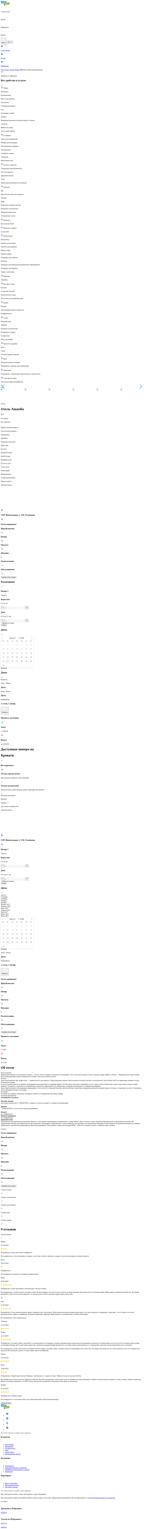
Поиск (17, 70)
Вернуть (4, 1523)
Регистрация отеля (11, 1485)
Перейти (4, 1512)
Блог (6, 1450)
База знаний (9, 1444)
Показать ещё (6, 1403)
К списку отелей (8, 70)
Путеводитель (10, 1448)
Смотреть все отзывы (8, 577)
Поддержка (9, 1446)
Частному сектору (11, 1487)
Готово (4, 625)
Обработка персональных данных (17, 1470)
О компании (9, 1466)
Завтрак (4, 803)
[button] (3, 386)
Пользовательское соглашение (16, 1468)
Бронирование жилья (12, 1454)
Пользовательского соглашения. (103, 1498)
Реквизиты (9, 1471)
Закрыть (4, 1527)
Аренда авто (9, 1452)
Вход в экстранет (11, 1483)
